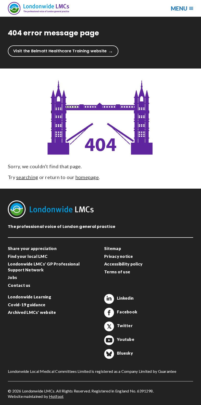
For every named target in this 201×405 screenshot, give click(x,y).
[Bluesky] (109, 354)
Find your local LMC (28, 256)
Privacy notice (118, 256)
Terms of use (117, 271)
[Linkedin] (109, 299)
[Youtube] (109, 340)
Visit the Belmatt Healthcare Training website (60, 51)
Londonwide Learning (29, 296)
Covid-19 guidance (26, 304)
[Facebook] (109, 313)
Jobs (12, 277)
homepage (87, 177)
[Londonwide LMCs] (38, 8)
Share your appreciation (32, 248)
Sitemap (112, 248)
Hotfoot (56, 396)
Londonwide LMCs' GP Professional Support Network (44, 266)
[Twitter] (109, 326)
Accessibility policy (123, 263)
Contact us (19, 285)
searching (27, 177)
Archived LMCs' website (32, 312)
